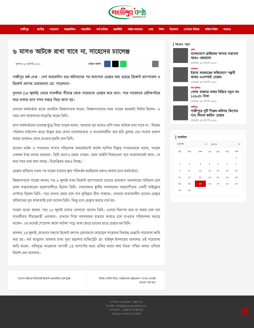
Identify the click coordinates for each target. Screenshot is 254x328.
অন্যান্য (227, 29)
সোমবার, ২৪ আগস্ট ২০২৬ (203, 82)
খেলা (150, 29)
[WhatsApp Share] (123, 64)
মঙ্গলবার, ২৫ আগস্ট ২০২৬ (203, 63)
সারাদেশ (54, 29)
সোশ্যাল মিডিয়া (192, 29)
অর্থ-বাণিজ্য (102, 29)
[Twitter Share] (115, 64)
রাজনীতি (117, 29)
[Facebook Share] (107, 64)
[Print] (131, 64)
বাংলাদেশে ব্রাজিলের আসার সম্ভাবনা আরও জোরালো (214, 55)
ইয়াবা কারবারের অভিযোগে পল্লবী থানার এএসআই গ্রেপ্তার (213, 75)
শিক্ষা (161, 29)
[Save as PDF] (139, 64)
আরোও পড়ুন (182, 44)
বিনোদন (174, 29)
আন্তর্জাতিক (69, 29)
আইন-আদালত (135, 29)
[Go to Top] (244, 311)
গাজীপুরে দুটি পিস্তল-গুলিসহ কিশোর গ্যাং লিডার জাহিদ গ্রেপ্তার (214, 113)
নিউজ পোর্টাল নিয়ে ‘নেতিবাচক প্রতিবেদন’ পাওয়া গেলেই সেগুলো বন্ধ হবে (127, 280)
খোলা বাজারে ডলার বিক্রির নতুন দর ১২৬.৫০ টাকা (215, 94)
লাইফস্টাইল (211, 29)
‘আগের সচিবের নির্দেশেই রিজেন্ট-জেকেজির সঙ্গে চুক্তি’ (44, 278)
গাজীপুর (24, 29)
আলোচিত (86, 29)
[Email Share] (155, 64)
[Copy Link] (147, 64)
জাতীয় (40, 29)
